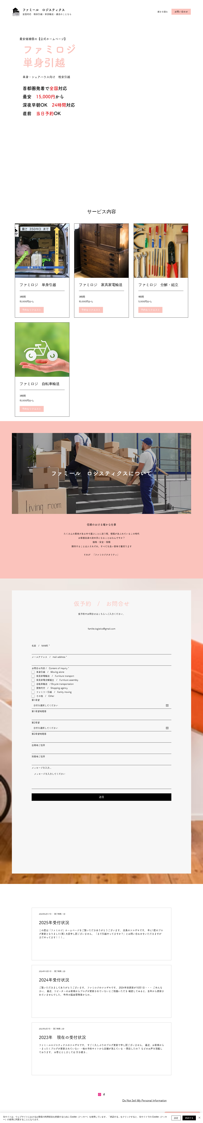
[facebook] (104, 1094)
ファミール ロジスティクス (43, 9)
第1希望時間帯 (39, 711)
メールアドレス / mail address (48, 657)
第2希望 (36, 722)
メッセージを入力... (41, 768)
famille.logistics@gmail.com (101, 629)
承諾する (189, 1117)
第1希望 (36, 700)
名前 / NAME (40, 646)
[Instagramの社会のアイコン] (99, 1094)
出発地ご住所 (38, 745)
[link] (42, 284)
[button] (32, 310)
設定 (176, 1117)
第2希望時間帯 (39, 734)
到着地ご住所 (38, 756)
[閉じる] (199, 1118)
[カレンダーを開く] (167, 705)
